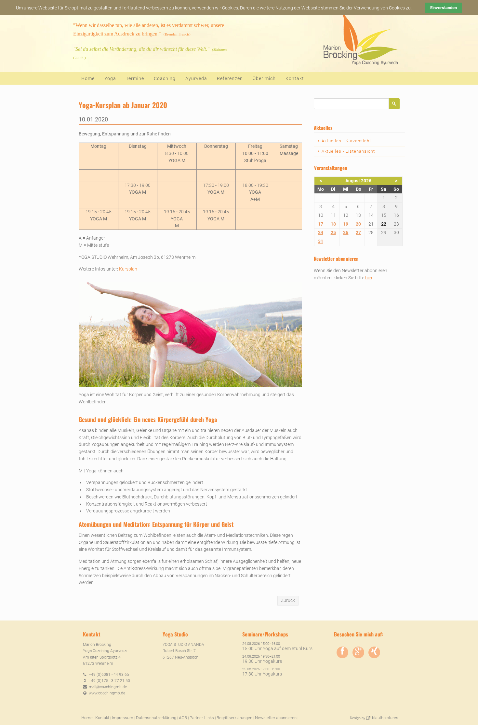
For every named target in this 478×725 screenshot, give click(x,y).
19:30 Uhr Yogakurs (262, 661)
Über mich (264, 78)
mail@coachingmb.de (108, 687)
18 (333, 224)
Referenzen (230, 78)
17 (320, 224)
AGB (183, 717)
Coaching (165, 78)
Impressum (122, 717)
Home (88, 78)
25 (333, 232)
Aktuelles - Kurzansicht (346, 140)
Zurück (288, 600)
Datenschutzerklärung (156, 717)
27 (358, 232)
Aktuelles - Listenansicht (348, 151)
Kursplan (128, 269)
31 (320, 241)
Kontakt (294, 78)
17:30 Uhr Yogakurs (262, 673)
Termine (135, 78)
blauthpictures (385, 717)
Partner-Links (202, 717)
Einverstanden (443, 7)
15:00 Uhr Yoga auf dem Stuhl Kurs (277, 648)
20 (358, 224)
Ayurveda (196, 78)
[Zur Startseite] (360, 39)
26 (345, 232)
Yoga (110, 78)
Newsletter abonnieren (276, 717)
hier (368, 277)
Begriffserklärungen (234, 717)
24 (320, 232)
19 (345, 224)
